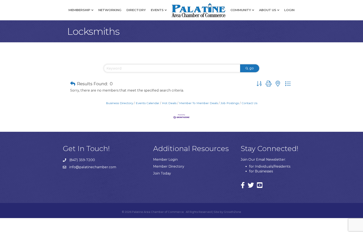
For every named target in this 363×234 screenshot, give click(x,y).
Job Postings (230, 103)
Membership (79, 10)
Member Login (165, 160)
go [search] (251, 68)
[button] (72, 84)
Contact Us (249, 103)
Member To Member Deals (198, 103)
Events (157, 10)
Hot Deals (169, 103)
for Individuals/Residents (269, 166)
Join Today (162, 173)
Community (240, 10)
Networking (109, 10)
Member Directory (168, 166)
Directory (136, 10)
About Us (267, 10)
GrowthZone (232, 211)
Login (289, 10)
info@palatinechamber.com (92, 167)
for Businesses (261, 171)
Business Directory (119, 103)
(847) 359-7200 (82, 160)
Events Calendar (147, 103)
